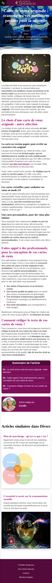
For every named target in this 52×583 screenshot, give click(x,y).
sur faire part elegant (20, 164)
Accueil (26, 31)
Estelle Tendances (27, 565)
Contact (26, 573)
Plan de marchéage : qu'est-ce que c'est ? (26, 436)
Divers (26, 34)
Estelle (22, 405)
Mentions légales (26, 577)
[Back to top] (45, 576)
